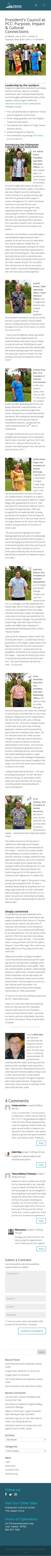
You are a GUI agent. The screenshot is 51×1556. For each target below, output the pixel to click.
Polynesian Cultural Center (20, 1507)
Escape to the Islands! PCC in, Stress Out (22, 1371)
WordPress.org (11, 1474)
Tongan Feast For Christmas (17, 1375)
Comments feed (12, 1469)
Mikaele (11, 36)
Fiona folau (10, 1404)
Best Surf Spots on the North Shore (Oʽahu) (23, 1386)
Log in (7, 1461)
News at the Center (22, 39)
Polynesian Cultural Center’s (17, 103)
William (8, 1411)
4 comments (38, 39)
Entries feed (10, 1466)
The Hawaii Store (14, 1510)
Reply (41, 1143)
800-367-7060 (12, 1529)
